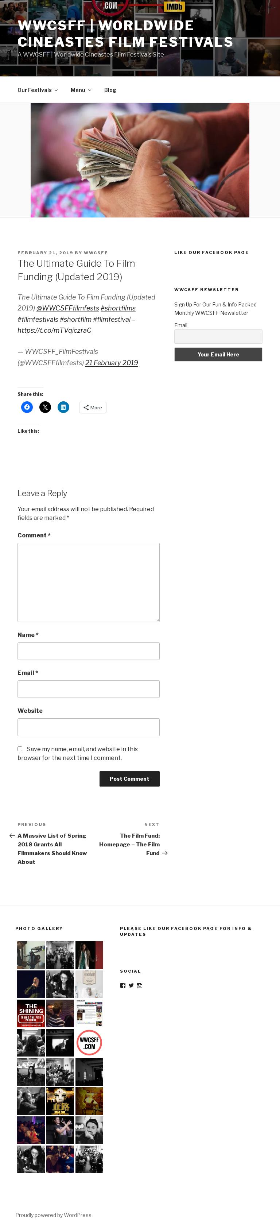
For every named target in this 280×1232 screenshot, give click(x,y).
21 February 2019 (111, 363)
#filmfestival (112, 319)
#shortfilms (118, 308)
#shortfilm (76, 319)
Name (28, 635)
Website (30, 710)
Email (28, 672)
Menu (78, 90)
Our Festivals (35, 90)
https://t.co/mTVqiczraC (55, 330)
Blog (110, 90)
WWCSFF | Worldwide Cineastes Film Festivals (126, 34)
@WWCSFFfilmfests (67, 308)
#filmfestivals (38, 319)
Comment (34, 535)
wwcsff (96, 252)
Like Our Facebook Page (211, 252)
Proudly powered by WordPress (53, 1215)
